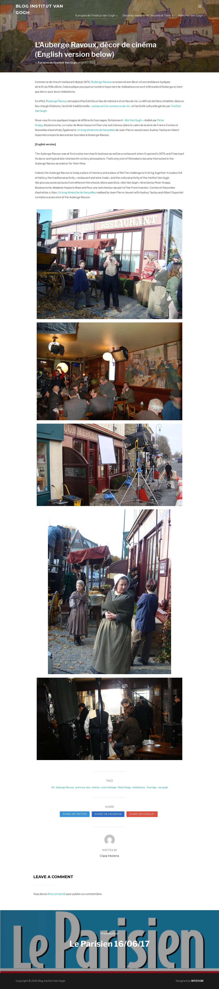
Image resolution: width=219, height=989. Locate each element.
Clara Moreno (109, 856)
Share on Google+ (142, 814)
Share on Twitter (75, 814)
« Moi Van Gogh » (133, 120)
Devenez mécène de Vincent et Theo (147, 15)
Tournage (151, 787)
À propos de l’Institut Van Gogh (95, 15)
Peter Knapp (124, 787)
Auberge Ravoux (57, 101)
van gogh (163, 787)
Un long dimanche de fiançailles (96, 130)
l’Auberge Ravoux (101, 82)
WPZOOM (197, 980)
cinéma (95, 787)
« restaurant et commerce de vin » (110, 106)
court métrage (108, 787)
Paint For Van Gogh (190, 15)
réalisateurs (138, 787)
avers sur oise (82, 787)
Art (53, 787)
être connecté (57, 894)
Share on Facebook (108, 814)
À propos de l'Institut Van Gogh (57, 62)
